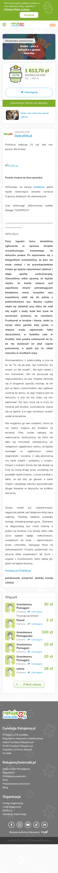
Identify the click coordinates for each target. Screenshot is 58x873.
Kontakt (7, 753)
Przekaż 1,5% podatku (15, 735)
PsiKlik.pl (25, 571)
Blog (5, 787)
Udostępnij (36, 611)
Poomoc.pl (11, 571)
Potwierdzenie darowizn (16, 784)
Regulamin (9, 772)
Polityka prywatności (14, 776)
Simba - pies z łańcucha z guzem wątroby (34, 115)
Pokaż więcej (32, 684)
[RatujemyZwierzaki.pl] (18, 24)
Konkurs (7, 810)
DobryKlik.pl (23, 136)
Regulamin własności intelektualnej (23, 738)
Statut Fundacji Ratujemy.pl (18, 742)
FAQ (5, 780)
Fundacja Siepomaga (14, 814)
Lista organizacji (12, 807)
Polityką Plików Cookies (16, 9)
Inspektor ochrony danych (17, 749)
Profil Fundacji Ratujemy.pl (18, 746)
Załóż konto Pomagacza (16, 769)
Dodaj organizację (13, 803)
